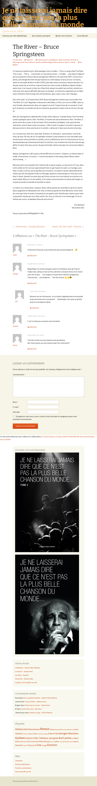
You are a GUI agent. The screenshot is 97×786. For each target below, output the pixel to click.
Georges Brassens (68, 733)
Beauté (57, 729)
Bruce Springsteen (51, 60)
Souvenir (19, 745)
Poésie (40, 741)
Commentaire (19, 374)
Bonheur (69, 729)
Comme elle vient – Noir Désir (31, 709)
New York (24, 62)
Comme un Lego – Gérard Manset (40, 713)
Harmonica (74, 60)
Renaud (46, 741)
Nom (15, 402)
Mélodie (18, 742)
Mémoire (23, 741)
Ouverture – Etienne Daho (24, 679)
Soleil (70, 741)
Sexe (61, 741)
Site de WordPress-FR (23, 772)
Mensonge (16, 62)
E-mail (16, 407)
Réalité (44, 62)
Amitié (37, 729)
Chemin (25, 734)
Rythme (57, 742)
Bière (61, 729)
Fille (56, 733)
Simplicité (66, 741)
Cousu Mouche (82, 36)
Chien (60, 60)
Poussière (38, 62)
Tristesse (30, 745)
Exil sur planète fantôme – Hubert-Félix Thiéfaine (40, 698)
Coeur (35, 733)
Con (39, 734)
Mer (72, 738)
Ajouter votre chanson (63, 36)
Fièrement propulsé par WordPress (25, 781)
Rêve (56, 62)
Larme (67, 738)
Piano (29, 742)
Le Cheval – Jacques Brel (24, 671)
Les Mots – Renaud (21, 675)
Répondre (33, 255)
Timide (73, 62)
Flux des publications (22, 764)
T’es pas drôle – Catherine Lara (35, 701)
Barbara (52, 729)
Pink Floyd (34, 742)
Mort (76, 738)
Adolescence (22, 729)
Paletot (30, 62)
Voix (39, 745)
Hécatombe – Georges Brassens (29, 226)
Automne (40, 60)
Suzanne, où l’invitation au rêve (26, 682)
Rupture (52, 741)
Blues (65, 729)
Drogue (46, 734)
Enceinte (66, 60)
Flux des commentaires (23, 768)
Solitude (75, 742)
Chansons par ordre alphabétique (14, 36)
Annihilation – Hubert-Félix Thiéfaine (27, 668)
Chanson (19, 733)
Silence (67, 62)
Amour (44, 729)
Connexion (18, 761)
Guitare (20, 738)
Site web (16, 412)
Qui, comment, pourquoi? (41, 36)
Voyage (44, 745)
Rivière (61, 62)
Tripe (24, 745)
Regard (50, 62)
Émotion (52, 745)
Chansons (29, 60)
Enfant (51, 733)
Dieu (41, 734)
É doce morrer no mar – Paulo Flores (37, 705)
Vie (35, 745)
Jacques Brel (56, 738)
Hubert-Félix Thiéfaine (36, 738)
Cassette (75, 729)
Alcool (32, 729)
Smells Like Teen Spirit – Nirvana (68, 226)
